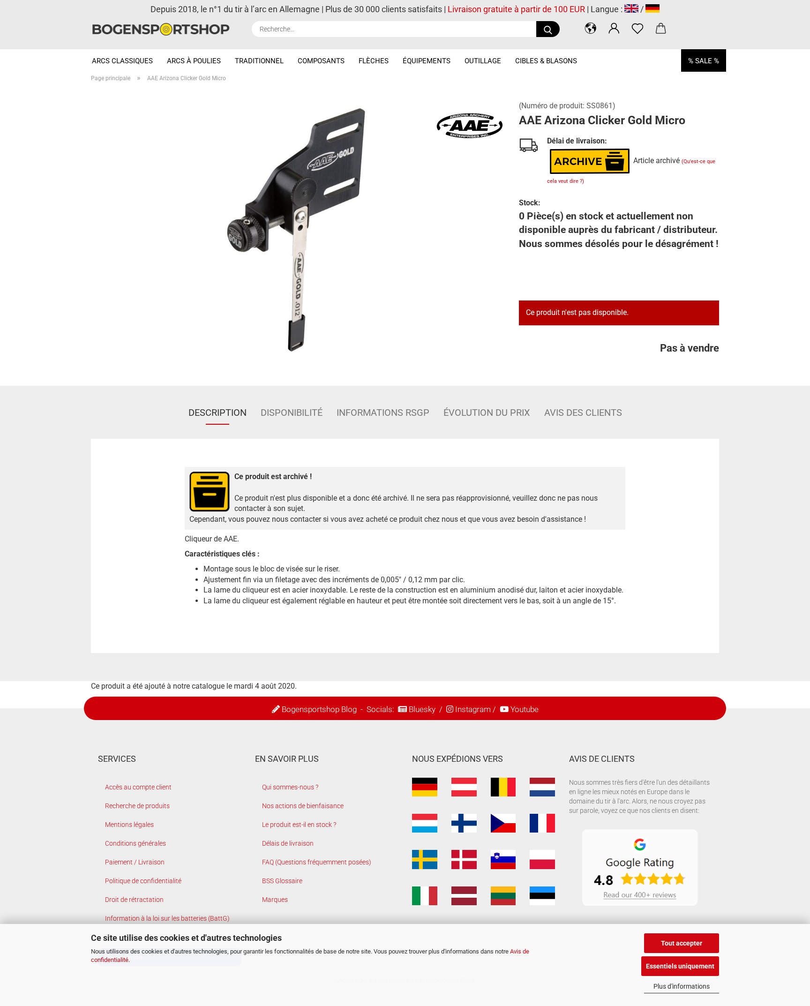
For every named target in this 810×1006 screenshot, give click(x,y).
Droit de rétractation (134, 899)
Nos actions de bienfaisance (303, 806)
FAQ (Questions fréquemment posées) (316, 862)
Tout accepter (681, 943)
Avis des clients (583, 412)
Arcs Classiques (122, 61)
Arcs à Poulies (194, 61)
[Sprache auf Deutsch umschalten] (652, 9)
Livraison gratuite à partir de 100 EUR (516, 9)
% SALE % (703, 61)
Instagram (473, 709)
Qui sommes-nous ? (290, 787)
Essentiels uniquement (680, 966)
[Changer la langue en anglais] (631, 9)
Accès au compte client (138, 787)
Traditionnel (259, 61)
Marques (275, 899)
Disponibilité (291, 412)
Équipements (426, 61)
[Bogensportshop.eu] (164, 29)
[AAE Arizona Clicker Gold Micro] (298, 230)
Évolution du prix (486, 412)
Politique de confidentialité (143, 881)
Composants (321, 61)
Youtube (524, 709)
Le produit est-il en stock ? (299, 824)
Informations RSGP (383, 412)
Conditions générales (135, 843)
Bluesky (422, 709)
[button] (590, 28)
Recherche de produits (137, 806)
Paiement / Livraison (135, 862)
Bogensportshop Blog (319, 709)
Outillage (483, 61)
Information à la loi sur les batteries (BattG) (167, 918)
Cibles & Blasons (546, 61)
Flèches (374, 61)
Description (217, 412)
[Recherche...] (548, 29)
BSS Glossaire (282, 881)
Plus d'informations (681, 986)
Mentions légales (129, 824)
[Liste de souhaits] (637, 28)
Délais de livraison (288, 843)
